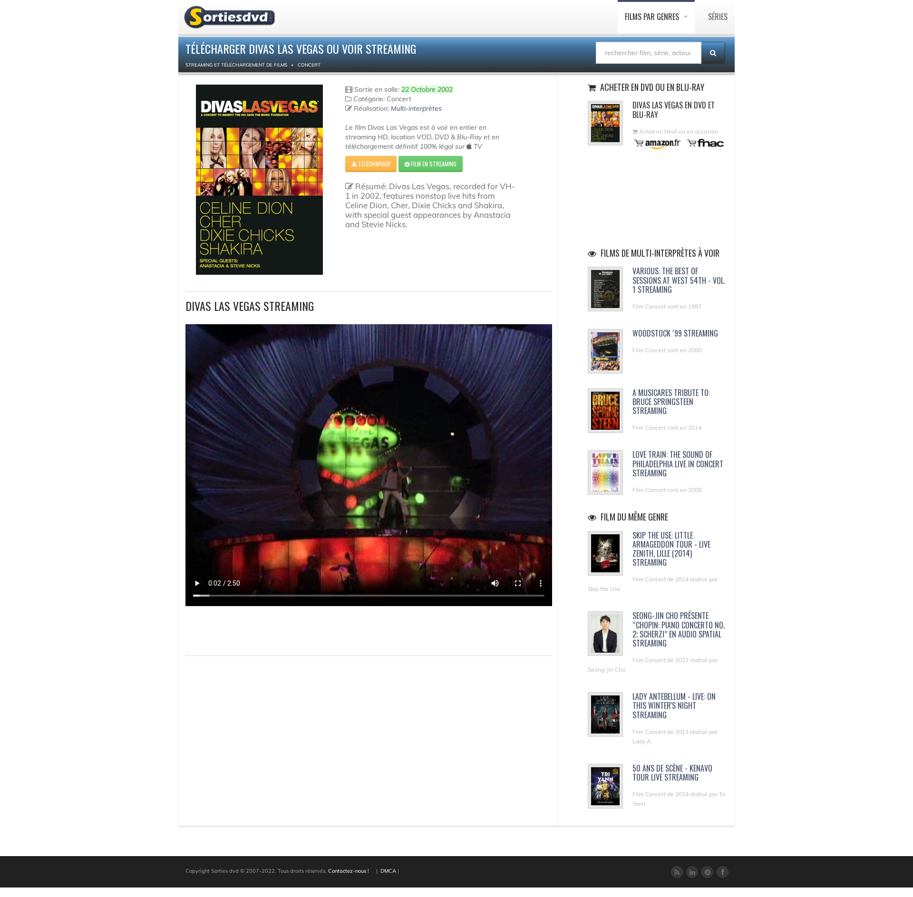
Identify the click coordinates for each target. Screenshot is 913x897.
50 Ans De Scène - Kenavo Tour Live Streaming (672, 772)
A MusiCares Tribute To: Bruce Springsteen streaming (671, 401)
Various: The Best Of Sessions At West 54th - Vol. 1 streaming (678, 280)
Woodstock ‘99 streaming (675, 333)
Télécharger (373, 164)
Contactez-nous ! (348, 871)
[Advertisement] (241, 629)
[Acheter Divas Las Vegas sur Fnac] (705, 142)
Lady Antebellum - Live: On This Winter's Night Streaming (674, 705)
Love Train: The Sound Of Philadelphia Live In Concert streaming (677, 463)
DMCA (388, 871)
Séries (718, 16)
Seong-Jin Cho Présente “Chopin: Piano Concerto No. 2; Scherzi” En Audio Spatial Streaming (678, 629)
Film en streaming (432, 164)
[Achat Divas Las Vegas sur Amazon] (657, 142)
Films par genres (653, 16)
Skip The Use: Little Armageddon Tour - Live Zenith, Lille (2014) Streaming (671, 549)
